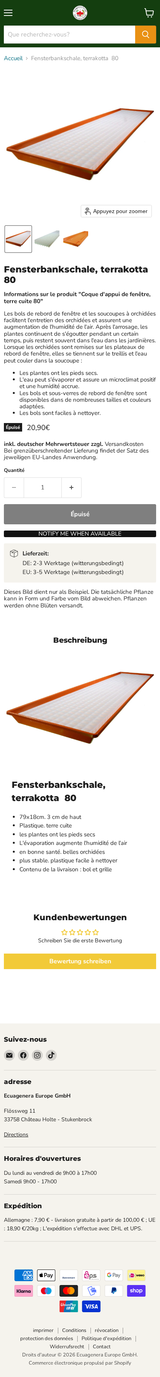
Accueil (13, 58)
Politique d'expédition (106, 1338)
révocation (106, 1330)
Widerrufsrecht (67, 1346)
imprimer (43, 1330)
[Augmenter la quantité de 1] (72, 487)
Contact (102, 1346)
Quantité (14, 470)
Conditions (74, 1330)
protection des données (46, 1338)
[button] (18, 239)
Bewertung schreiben (80, 961)
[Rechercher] (145, 34)
